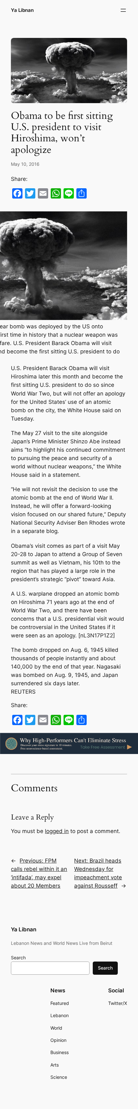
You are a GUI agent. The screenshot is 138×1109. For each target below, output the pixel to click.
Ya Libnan (22, 10)
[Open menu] (123, 10)
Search (18, 957)
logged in (57, 831)
